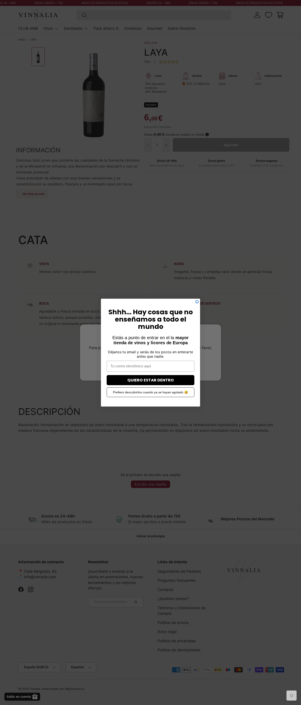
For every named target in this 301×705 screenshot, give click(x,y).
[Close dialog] (197, 301)
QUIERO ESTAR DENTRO (150, 380)
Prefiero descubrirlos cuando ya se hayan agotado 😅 (150, 392)
